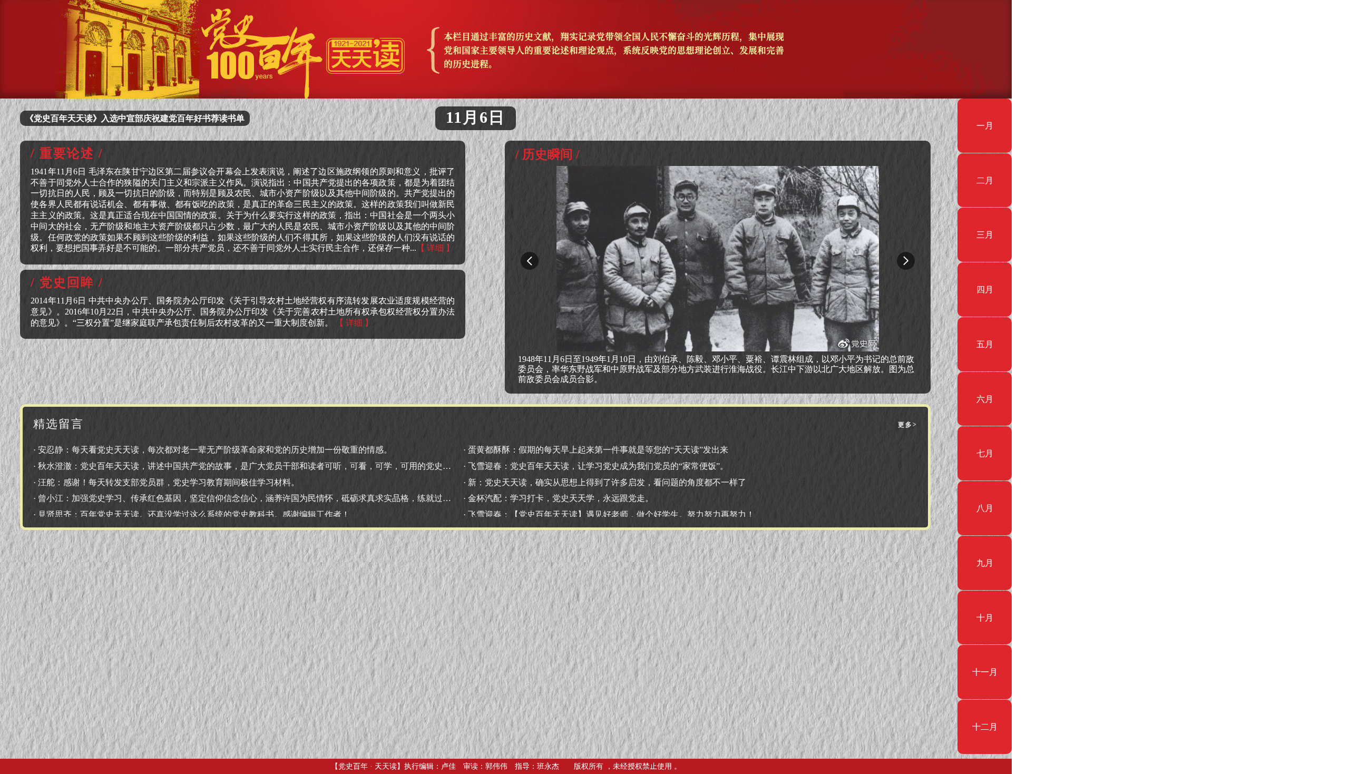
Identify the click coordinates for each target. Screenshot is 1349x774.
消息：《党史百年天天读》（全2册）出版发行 (111, 118)
